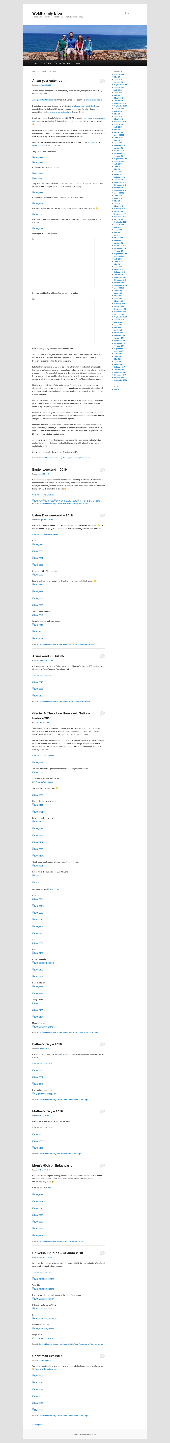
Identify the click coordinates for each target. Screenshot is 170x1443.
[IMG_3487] (37, 1016)
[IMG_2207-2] (38, 906)
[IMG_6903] (37, 565)
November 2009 (120, 280)
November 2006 (120, 375)
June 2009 (118, 293)
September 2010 (120, 253)
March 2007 (118, 364)
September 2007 (120, 348)
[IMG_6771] (37, 584)
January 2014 (119, 148)
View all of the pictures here (46, 1368)
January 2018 (119, 100)
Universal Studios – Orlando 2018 (57, 1253)
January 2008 (119, 338)
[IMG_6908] (37, 574)
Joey (60, 458)
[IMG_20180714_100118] (43, 963)
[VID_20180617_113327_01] (44, 1093)
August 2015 (119, 124)
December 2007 (120, 340)
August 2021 (119, 74)
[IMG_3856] (37, 1228)
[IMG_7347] (37, 544)
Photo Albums (74, 458)
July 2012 (118, 195)
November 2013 (120, 153)
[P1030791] (37, 882)
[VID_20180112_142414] (42, 1338)
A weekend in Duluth (48, 656)
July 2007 (118, 354)
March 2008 (118, 332)
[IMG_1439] (37, 1148)
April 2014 (118, 143)
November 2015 (120, 121)
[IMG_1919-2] (38, 835)
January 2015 (119, 132)
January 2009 (119, 306)
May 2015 (117, 129)
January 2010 (119, 274)
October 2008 (119, 314)
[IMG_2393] (37, 976)
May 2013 (117, 169)
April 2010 (118, 267)
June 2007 (118, 356)
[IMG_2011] (37, 899)
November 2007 (120, 343)
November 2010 (120, 248)
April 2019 (118, 79)
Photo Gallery (46, 63)
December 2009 (120, 277)
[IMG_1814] (37, 865)
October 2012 (119, 187)
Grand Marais (37, 145)
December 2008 (120, 309)
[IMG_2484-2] (38, 842)
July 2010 (118, 259)
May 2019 (117, 77)
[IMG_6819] (37, 615)
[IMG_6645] (37, 682)
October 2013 (119, 156)
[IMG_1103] (37, 1375)
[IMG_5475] (37, 953)
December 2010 (120, 245)
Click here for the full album (43, 494)
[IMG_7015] (37, 638)
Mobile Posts (73, 1344)
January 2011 (119, 243)
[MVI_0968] (37, 1410)
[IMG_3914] (37, 1201)
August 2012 (119, 193)
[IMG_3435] (37, 1010)
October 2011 (119, 219)
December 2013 (120, 150)
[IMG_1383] (37, 1141)
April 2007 (118, 361)
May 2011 (117, 232)
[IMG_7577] (37, 500)
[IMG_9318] (37, 1084)
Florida (92, 142)
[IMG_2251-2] (38, 943)
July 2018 (118, 90)
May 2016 (117, 114)
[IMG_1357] (37, 1134)
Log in (116, 389)
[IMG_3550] (37, 1003)
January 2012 (119, 211)
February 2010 (119, 272)
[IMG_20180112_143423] (43, 1289)
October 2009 (119, 282)
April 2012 (118, 203)
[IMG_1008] (37, 1396)
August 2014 (119, 135)
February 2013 (119, 177)
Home (35, 63)
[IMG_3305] (37, 926)
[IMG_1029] (37, 795)
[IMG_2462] (37, 969)
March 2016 (118, 119)
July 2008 (118, 322)
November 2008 (120, 311)
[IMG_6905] (37, 605)
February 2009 (119, 303)
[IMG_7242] (37, 625)
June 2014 (118, 137)
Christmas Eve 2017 (47, 1355)
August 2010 (119, 256)
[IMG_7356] (37, 551)
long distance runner (93, 99)
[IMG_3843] (37, 1208)
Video (86, 1032)
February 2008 (119, 335)
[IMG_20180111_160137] (43, 1298)
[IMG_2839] (37, 993)
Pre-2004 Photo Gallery (63, 63)
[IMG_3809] (37, 1221)
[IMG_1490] (37, 805)
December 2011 (120, 214)
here (50, 1127)
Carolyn (42, 458)
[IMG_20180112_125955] (43, 1308)
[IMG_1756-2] (38, 821)
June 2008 (118, 325)
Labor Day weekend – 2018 (52, 515)
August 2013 (119, 161)
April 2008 (118, 330)
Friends (55, 458)
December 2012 (120, 182)
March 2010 (118, 269)
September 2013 (120, 158)
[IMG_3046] (37, 919)
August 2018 (119, 87)
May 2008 (117, 327)
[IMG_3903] (37, 1215)
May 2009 (117, 295)
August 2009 (119, 288)
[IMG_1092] (37, 1389)
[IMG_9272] (37, 1070)
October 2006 (119, 377)
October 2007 (119, 346)
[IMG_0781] (37, 772)
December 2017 (120, 103)
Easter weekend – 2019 (49, 469)
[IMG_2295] (37, 912)
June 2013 (118, 166)
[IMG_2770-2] (53, 889)
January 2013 (119, 180)
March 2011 (118, 238)
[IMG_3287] (37, 933)
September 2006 (120, 380)
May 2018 (117, 95)
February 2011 (119, 240)
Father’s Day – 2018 (47, 1044)
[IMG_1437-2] (38, 855)
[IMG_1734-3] (38, 811)
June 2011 (118, 230)
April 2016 (118, 116)
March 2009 (118, 301)
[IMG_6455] (37, 695)
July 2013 (118, 164)
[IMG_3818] (37, 1235)
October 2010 (119, 251)
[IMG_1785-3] (38, 828)
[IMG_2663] (37, 986)
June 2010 (118, 261)
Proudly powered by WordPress (85, 1434)
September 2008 (120, 317)
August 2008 (119, 319)
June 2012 (118, 198)
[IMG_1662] (37, 762)
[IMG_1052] (37, 1382)
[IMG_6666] (37, 688)
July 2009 (118, 290)
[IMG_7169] (37, 631)
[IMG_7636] (48, 500)
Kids (64, 503)
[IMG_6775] (37, 598)
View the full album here (42, 675)
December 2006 (120, 372)
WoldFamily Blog (47, 13)
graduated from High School (83, 105)
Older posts (37, 1424)
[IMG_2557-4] (38, 849)
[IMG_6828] (37, 591)
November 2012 (120, 185)
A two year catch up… (49, 80)
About (78, 63)
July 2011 (118, 227)
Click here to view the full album (45, 534)
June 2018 (118, 93)
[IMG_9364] (37, 1077)
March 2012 (118, 206)
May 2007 (117, 359)
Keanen (65, 458)
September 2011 (120, 222)
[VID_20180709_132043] (42, 782)
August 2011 (119, 224)
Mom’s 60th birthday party (52, 1165)
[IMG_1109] (37, 1403)
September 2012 (120, 190)
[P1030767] (37, 875)
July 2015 (118, 127)
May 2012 (117, 201)
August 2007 (119, 351)
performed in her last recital (58, 112)
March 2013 (118, 174)
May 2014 (117, 140)
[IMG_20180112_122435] (43, 1328)
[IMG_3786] (37, 1194)
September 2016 (120, 106)
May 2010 (117, 264)
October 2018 (119, 82)
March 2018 (118, 98)
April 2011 (118, 235)
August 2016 (119, 108)
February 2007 (119, 367)
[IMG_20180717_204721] (43, 1026)
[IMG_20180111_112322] (43, 1279)
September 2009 (120, 285)
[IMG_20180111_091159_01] (44, 1318)
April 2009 (118, 298)
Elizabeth (48, 458)
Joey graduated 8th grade (42, 99)
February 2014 (119, 145)
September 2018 (120, 85)
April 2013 (118, 172)
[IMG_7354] (37, 558)
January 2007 (119, 369)
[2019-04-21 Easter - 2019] (65, 500)
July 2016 (118, 111)
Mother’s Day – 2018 (47, 1111)
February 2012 (119, 208)
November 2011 (120, 216)
